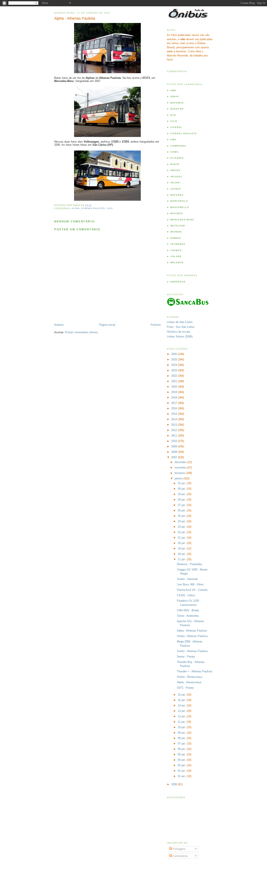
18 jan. (182, 553)
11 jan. (182, 721)
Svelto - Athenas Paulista (192, 651)
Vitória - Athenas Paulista (192, 636)
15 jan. (182, 700)
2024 (174, 364)
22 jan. (182, 532)
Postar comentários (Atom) (81, 332)
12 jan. (182, 716)
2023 (174, 370)
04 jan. (182, 759)
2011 (174, 435)
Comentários (180, 856)
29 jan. (182, 494)
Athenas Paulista (93, 208)
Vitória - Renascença (189, 676)
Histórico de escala (178, 331)
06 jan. (182, 749)
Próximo (156, 324)
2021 (174, 381)
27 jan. (182, 505)
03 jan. (182, 765)
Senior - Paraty (186, 656)
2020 (174, 386)
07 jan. (182, 743)
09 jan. (182, 732)
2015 (174, 413)
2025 (174, 359)
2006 (174, 784)
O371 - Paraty (185, 687)
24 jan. (182, 521)
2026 (174, 354)
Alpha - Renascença (189, 682)
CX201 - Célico (186, 595)
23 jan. (182, 526)
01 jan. (182, 776)
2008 (174, 451)
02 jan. (182, 770)
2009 (174, 446)
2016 (174, 408)
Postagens (179, 848)
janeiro (179, 478)
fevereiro (180, 473)
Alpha (76, 208)
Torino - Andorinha (188, 615)
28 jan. (182, 499)
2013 (174, 424)
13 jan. (182, 710)
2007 (174, 457)
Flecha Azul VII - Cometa (192, 589)
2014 (174, 419)
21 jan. (182, 537)
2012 (174, 430)
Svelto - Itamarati (187, 579)
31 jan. (182, 483)
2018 (174, 397)
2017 (174, 403)
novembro (181, 467)
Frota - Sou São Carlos (181, 326)
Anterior (59, 324)
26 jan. (182, 510)
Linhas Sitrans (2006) (180, 336)
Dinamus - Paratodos (189, 564)
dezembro (181, 462)
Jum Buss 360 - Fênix (190, 584)
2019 (174, 392)
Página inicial (107, 324)
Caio (110, 208)
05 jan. (182, 754)
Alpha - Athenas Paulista (74, 18)
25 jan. (182, 515)
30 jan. (182, 488)
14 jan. (182, 705)
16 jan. (182, 694)
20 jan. (182, 543)
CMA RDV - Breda (188, 610)
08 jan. (182, 738)
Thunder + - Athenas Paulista (194, 671)
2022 (174, 375)
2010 (174, 441)
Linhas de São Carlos (180, 322)
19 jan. (182, 548)
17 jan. (182, 559)
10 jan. (182, 727)
